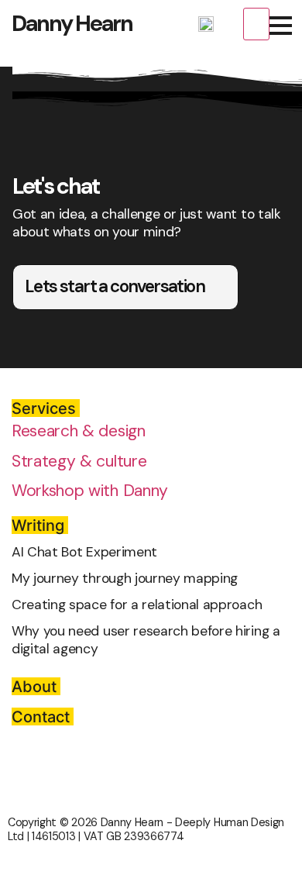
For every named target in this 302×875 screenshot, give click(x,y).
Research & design (79, 431)
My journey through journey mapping (125, 578)
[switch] (256, 24)
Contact (41, 717)
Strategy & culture (79, 461)
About (34, 686)
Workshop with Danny (90, 490)
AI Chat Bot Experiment (84, 551)
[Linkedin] (228, 26)
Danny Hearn (72, 23)
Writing (38, 525)
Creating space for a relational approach (137, 604)
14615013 (53, 836)
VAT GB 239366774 (134, 836)
